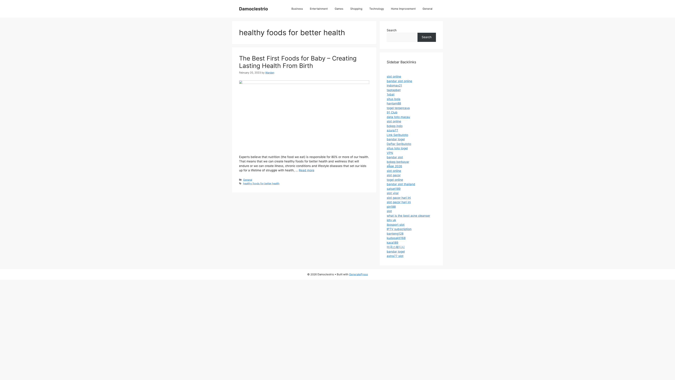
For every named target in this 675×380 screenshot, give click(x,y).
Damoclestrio (253, 8)
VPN (390, 153)
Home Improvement (403, 8)
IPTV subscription (399, 229)
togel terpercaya (398, 108)
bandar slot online (399, 81)
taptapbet (394, 90)
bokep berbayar (398, 162)
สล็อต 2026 (394, 166)
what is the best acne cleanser (408, 215)
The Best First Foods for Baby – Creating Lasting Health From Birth (297, 62)
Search (392, 30)
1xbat (390, 94)
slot (389, 211)
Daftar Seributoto (399, 144)
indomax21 (394, 85)
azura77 (392, 130)
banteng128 (395, 233)
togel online (395, 180)
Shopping (356, 8)
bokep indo (395, 126)
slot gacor (394, 175)
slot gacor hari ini (399, 198)
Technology (376, 8)
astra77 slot (395, 256)
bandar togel (396, 139)
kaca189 (392, 242)
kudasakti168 (396, 238)
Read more (306, 170)
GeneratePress (358, 274)
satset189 (394, 189)
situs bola (393, 99)
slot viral (392, 193)
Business (297, 8)
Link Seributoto (397, 135)
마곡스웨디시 (396, 247)
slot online (394, 76)
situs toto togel (397, 148)
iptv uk (391, 220)
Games (339, 8)
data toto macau (398, 117)
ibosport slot (395, 224)
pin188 (391, 206)
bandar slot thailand (401, 184)
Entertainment (319, 8)
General (427, 8)
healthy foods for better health (261, 183)
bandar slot (395, 157)
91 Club (392, 112)
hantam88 (394, 103)
